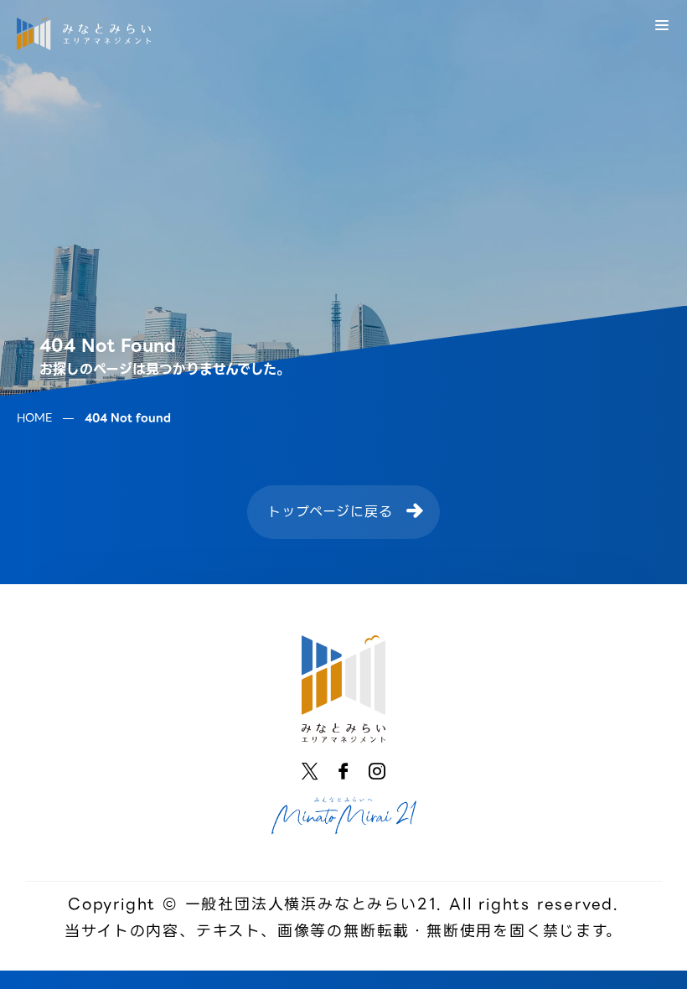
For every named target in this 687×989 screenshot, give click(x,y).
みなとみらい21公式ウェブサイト (343, 815)
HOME (34, 417)
